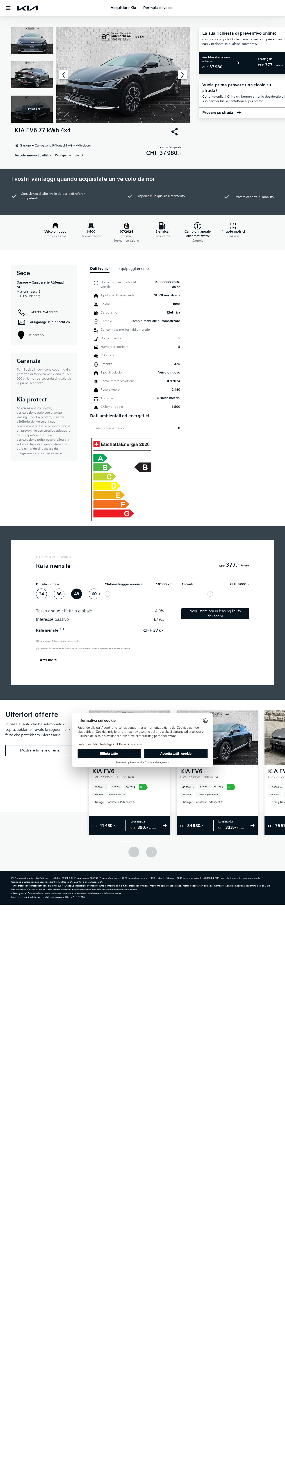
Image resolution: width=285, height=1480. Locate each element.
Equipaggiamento (134, 269)
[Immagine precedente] (63, 74)
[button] (100, 75)
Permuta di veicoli (158, 8)
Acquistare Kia (123, 8)
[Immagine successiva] (182, 74)
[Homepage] (27, 8)
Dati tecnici (99, 269)
